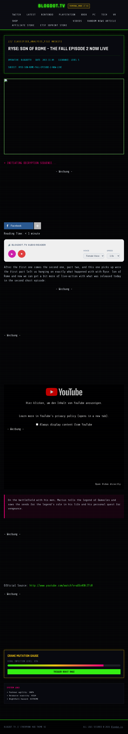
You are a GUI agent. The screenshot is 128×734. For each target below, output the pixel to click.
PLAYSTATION (67, 14)
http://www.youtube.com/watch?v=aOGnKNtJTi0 (61, 585)
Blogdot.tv (117, 727)
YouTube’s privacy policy (74, 416)
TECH (104, 14)
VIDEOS (77, 21)
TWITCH (16, 14)
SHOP (15, 21)
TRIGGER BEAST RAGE (64, 671)
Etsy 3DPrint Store (53, 25)
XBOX (84, 14)
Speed (110, 251)
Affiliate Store (23, 25)
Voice (86, 251)
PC (94, 14)
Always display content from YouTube (66, 424)
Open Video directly (108, 484)
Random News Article (102, 21)
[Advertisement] (64, 197)
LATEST (31, 14)
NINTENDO (47, 14)
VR (114, 14)
